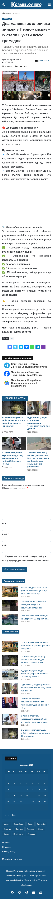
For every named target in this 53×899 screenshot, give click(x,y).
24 (8, 801)
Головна (7, 13)
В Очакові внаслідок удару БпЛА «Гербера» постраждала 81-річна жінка (35, 733)
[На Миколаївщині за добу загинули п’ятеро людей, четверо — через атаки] (14, 408)
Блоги (30, 824)
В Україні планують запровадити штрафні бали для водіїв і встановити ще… (34, 719)
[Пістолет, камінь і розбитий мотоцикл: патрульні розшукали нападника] (10, 605)
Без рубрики (19, 824)
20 (26, 795)
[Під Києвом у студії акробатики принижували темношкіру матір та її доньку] (39, 408)
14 (33, 789)
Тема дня (31, 834)
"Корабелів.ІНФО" (13, 876)
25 (14, 801)
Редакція (6, 847)
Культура (7, 829)
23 (45, 795)
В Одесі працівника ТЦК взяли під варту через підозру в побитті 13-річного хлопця (12, 458)
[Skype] (21, 347)
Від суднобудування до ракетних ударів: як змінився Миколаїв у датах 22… (34, 673)
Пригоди (16, 13)
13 (26, 789)
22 (39, 795)
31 (8, 807)
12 (20, 789)
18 (14, 795)
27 (26, 801)
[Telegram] (37, 347)
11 (14, 789)
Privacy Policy (8, 851)
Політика (19, 829)
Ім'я (4, 523)
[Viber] (43, 347)
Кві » (14, 815)
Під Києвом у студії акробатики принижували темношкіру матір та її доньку (38, 423)
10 (8, 789)
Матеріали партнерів (12, 859)
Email (5, 534)
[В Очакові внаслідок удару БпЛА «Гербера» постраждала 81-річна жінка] (10, 733)
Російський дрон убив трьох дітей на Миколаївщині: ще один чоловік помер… (34, 590)
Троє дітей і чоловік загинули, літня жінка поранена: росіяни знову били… (35, 645)
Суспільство (18, 834)
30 (45, 801)
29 (39, 801)
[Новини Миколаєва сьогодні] (26, 4)
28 (33, 801)
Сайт (4, 545)
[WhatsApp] (32, 347)
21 (33, 795)
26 (20, 801)
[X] (15, 347)
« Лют (7, 815)
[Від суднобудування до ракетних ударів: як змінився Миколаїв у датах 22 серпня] (10, 674)
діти (12, 338)
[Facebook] (10, 347)
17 (8, 795)
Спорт (41, 829)
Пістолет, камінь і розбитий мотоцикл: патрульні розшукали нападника (33, 604)
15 (39, 789)
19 (20, 795)
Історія (7, 824)
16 (45, 789)
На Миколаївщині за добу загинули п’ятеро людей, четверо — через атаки (33, 659)
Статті (6, 834)
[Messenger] (26, 347)
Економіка (41, 824)
